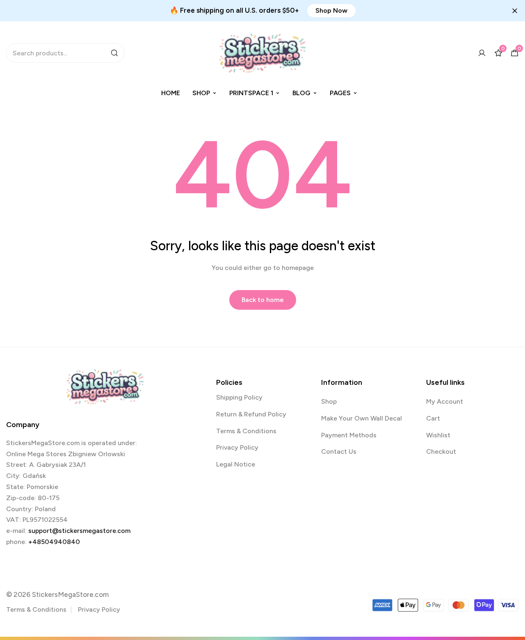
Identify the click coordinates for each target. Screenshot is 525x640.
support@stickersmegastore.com (79, 531)
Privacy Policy (237, 447)
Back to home (263, 300)
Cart (433, 418)
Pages (340, 93)
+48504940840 (54, 542)
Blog (301, 93)
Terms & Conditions (246, 431)
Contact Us (338, 451)
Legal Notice (235, 464)
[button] (331, 10)
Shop (201, 93)
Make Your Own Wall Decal (361, 418)
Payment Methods (349, 435)
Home (170, 93)
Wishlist (438, 435)
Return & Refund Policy (251, 414)
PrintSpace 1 (251, 93)
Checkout (441, 451)
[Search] (114, 53)
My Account (444, 401)
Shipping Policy (239, 397)
